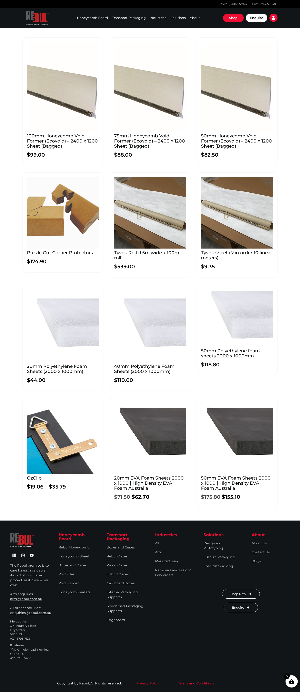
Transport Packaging (129, 18)
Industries (158, 18)
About (195, 18)
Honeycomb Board (92, 18)
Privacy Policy (147, 683)
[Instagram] (23, 555)
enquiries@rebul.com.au (30, 613)
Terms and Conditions (196, 683)
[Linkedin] (14, 555)
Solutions (178, 18)
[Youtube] (32, 555)
